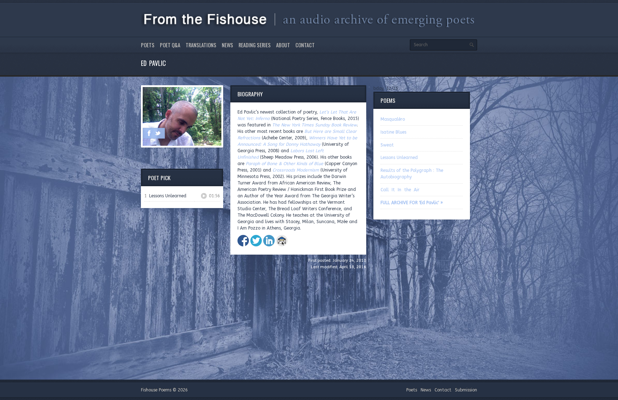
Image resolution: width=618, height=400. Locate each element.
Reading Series (255, 45)
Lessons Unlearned (399, 157)
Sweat (387, 145)
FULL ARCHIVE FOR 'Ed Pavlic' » (412, 202)
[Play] (204, 196)
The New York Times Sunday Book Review (314, 124)
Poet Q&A (170, 45)
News (227, 45)
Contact (305, 45)
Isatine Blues (393, 132)
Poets (147, 45)
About (283, 45)
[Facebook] (149, 133)
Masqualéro (393, 119)
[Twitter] (158, 133)
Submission (466, 389)
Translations (201, 45)
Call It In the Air (400, 189)
